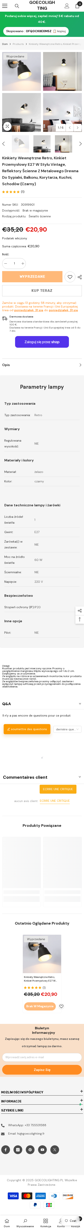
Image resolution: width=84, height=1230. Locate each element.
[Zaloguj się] (67, 5)
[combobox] (67, 729)
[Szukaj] (17, 6)
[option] (21, 92)
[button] (69, 127)
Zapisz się (42, 1069)
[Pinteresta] (30, 1149)
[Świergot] (54, 1149)
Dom (5, 44)
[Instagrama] (17, 1149)
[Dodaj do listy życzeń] (61, 1006)
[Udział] (78, 277)
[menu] (4, 5)
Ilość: (5, 254)
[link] (70, 277)
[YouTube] (42, 1149)
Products (18, 44)
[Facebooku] (5, 1149)
